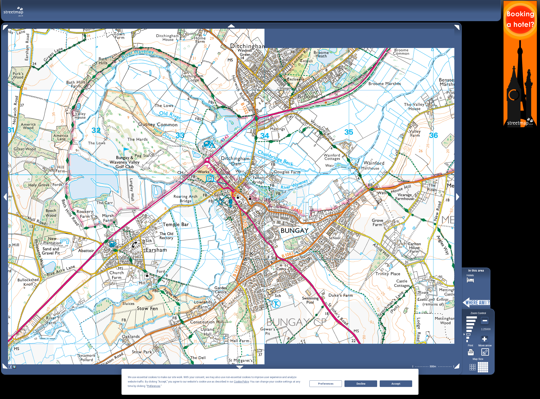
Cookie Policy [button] (241, 381)
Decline (360, 383)
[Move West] (4, 197)
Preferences (325, 383)
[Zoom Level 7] (470, 321)
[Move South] (239, 367)
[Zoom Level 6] (470, 324)
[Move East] (458, 197)
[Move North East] (458, 26)
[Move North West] (4, 26)
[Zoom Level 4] (470, 331)
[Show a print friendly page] (471, 350)
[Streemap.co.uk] (13, 9)
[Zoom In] (485, 339)
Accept (396, 383)
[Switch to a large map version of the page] (479, 366)
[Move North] (231, 26)
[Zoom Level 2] (470, 338)
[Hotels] (470, 279)
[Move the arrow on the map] (485, 350)
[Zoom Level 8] (470, 317)
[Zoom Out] (485, 321)
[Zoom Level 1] (470, 341)
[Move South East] (457, 366)
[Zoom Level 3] (470, 334)
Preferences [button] (153, 386)
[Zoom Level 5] (470, 328)
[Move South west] (4, 366)
